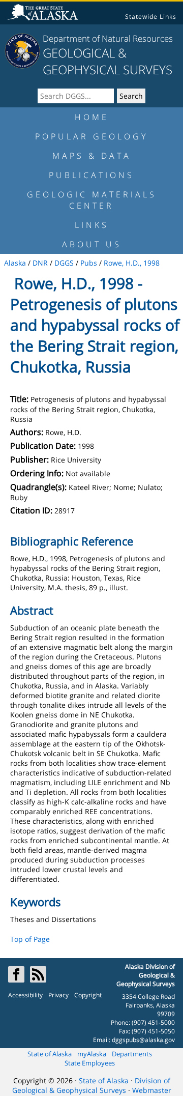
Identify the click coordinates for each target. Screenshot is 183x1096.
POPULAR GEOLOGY (91, 136)
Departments (132, 1053)
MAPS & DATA (91, 155)
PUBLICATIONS (91, 175)
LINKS (92, 224)
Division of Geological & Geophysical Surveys (91, 1085)
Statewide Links (150, 16)
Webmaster (151, 1090)
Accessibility (25, 995)
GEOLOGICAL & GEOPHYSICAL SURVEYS (107, 61)
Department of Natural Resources (108, 38)
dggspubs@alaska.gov (143, 1039)
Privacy (58, 995)
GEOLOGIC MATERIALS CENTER (92, 200)
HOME (92, 117)
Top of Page (30, 939)
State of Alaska (49, 1053)
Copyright (88, 995)
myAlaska (91, 1053)
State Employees (90, 1063)
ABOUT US (91, 244)
